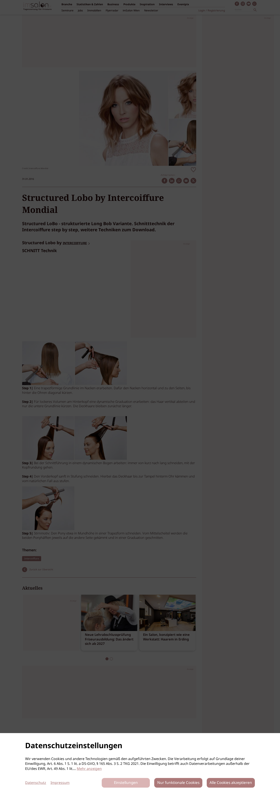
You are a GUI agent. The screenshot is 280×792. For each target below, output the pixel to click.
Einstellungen (126, 783)
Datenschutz (35, 783)
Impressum (60, 783)
